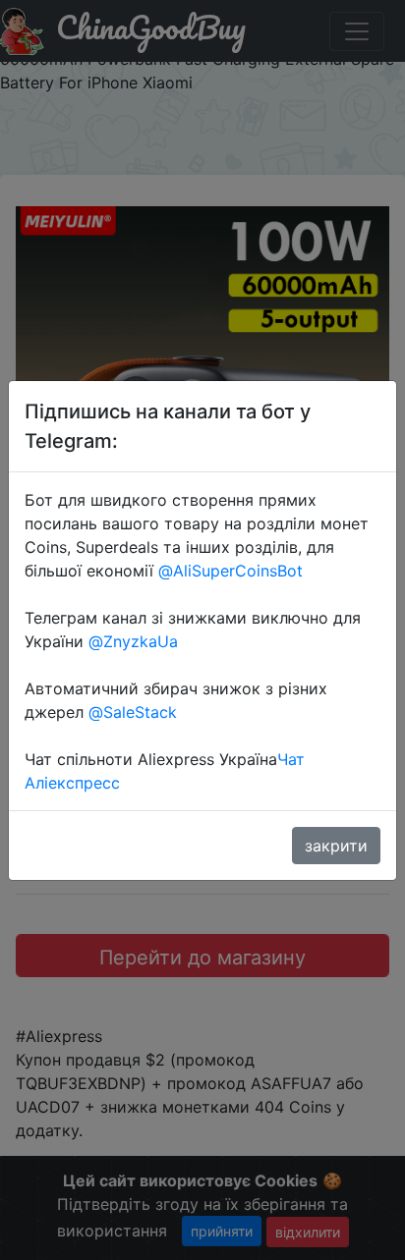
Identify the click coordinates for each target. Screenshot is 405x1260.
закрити (336, 845)
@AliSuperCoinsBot (230, 570)
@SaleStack (132, 712)
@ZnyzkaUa (133, 641)
